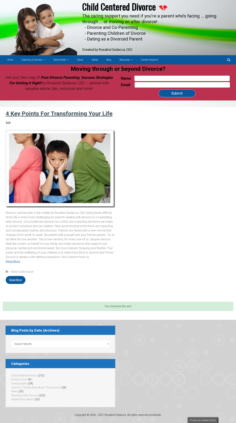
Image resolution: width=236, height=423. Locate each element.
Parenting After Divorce (22, 271)
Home (10, 59)
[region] (118, 27)
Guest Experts (19, 383)
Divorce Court (19, 379)
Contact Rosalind (149, 59)
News (14, 391)
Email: (126, 85)
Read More (13, 261)
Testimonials (59, 59)
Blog (108, 59)
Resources (124, 59)
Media (95, 59)
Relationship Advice (22, 399)
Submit (177, 93)
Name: (126, 78)
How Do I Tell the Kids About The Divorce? (36, 387)
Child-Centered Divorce (24, 375)
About (80, 59)
